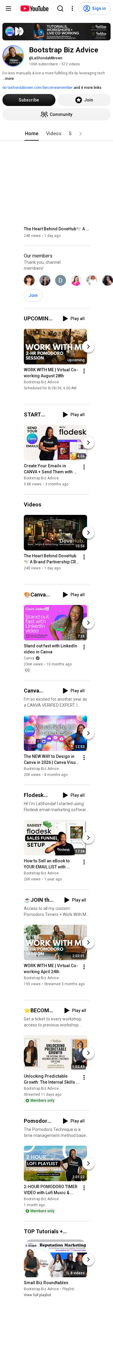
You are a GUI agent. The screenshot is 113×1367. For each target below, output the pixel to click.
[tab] (31, 133)
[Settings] (72, 8)
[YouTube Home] (34, 8)
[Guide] (8, 8)
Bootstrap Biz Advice (41, 382)
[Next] (88, 347)
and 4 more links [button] (88, 88)
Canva (29, 658)
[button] (80, 133)
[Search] (60, 8)
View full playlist (37, 1295)
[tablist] (56, 133)
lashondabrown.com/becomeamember (40, 88)
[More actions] (84, 371)
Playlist (68, 1289)
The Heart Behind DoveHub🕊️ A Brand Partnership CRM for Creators (57, 228)
